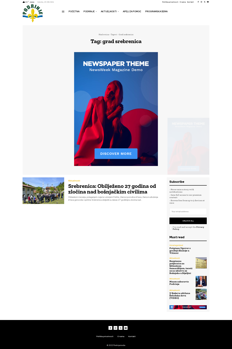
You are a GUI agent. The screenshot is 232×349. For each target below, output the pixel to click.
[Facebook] (198, 2)
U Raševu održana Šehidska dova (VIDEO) (179, 295)
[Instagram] (201, 2)
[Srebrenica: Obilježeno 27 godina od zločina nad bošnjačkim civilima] (43, 190)
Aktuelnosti (74, 181)
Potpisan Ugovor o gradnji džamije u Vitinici (180, 250)
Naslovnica (104, 34)
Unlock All (188, 221)
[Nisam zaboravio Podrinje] (201, 281)
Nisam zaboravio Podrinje (179, 282)
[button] (65, 17)
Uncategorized (176, 245)
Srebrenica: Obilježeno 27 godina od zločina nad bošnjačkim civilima (112, 188)
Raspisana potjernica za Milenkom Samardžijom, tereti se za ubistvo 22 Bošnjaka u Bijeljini (180, 267)
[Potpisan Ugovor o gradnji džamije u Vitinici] (201, 249)
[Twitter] (204, 2)
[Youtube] (207, 2)
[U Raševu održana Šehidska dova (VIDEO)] (201, 294)
